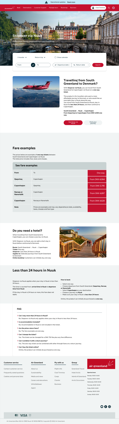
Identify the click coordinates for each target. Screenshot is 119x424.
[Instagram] (109, 406)
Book (18, 7)
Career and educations (39, 380)
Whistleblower (36, 384)
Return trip (39, 57)
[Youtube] (101, 406)
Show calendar (62, 57)
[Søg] (109, 8)
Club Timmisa (60, 372)
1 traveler (21, 57)
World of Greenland (79, 376)
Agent (33, 388)
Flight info (58, 369)
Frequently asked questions (14, 372)
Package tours (53, 7)
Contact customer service (13, 369)
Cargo (57, 376)
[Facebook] (105, 406)
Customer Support (40, 7)
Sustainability (36, 372)
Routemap (64, 7)
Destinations (27, 7)
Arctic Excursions (78, 380)
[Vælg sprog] (113, 8)
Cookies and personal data (13, 376)
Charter (57, 380)
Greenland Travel (78, 369)
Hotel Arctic (76, 372)
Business (73, 7)
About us (34, 369)
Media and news (37, 376)
